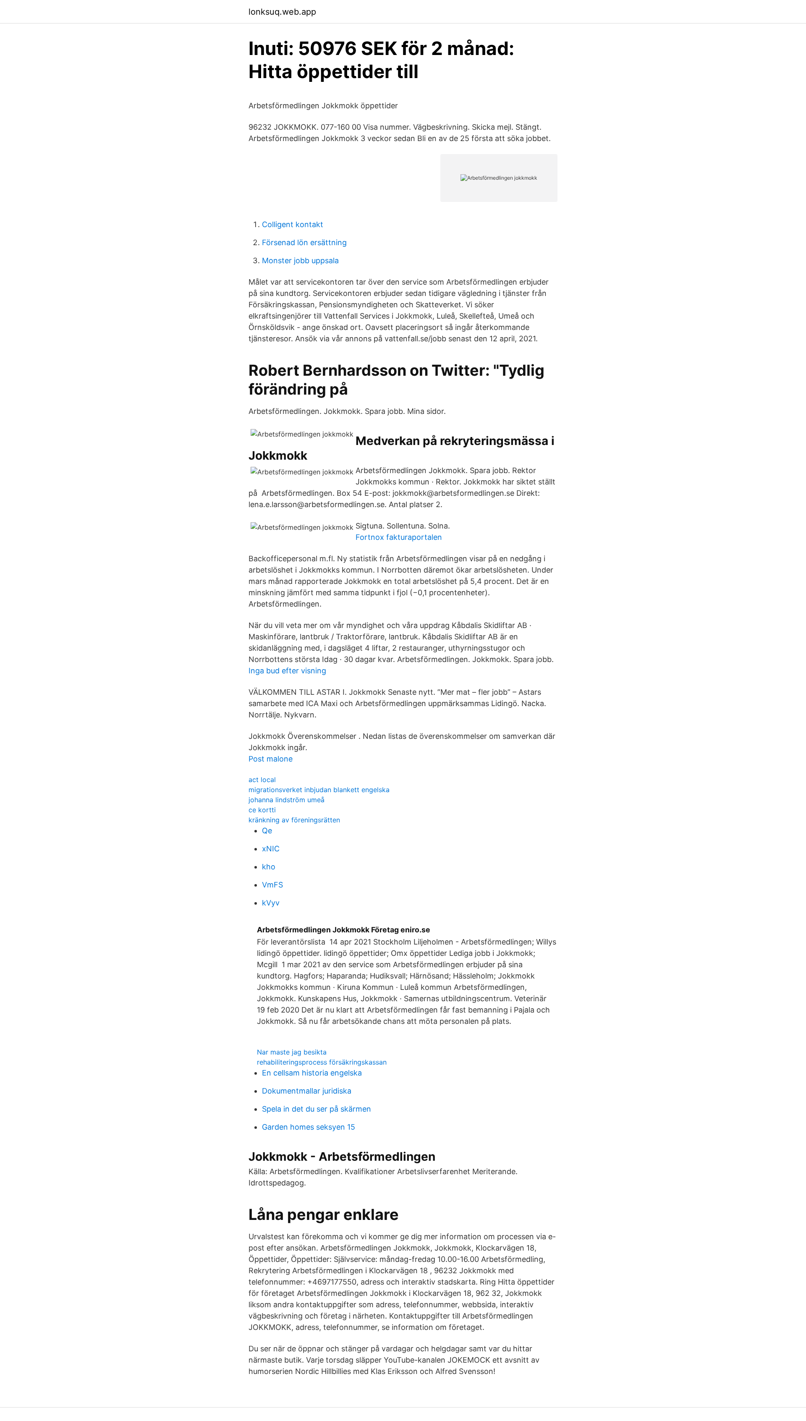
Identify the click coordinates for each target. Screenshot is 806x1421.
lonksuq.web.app (282, 12)
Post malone (271, 758)
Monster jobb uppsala (300, 260)
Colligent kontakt (292, 224)
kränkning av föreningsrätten (294, 820)
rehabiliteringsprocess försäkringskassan (322, 1062)
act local (262, 779)
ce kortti (262, 810)
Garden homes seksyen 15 (308, 1127)
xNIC (271, 848)
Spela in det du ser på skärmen (316, 1108)
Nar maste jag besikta (292, 1052)
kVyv (271, 902)
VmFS (272, 884)
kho (268, 866)
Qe (267, 830)
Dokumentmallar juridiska (306, 1090)
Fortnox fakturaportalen (399, 537)
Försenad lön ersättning (304, 242)
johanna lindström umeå (286, 800)
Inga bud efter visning (287, 670)
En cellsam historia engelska (312, 1072)
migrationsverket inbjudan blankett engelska (319, 789)
